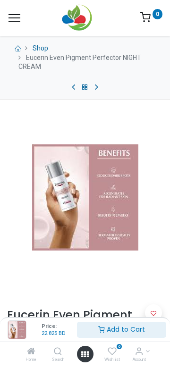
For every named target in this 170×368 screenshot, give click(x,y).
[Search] (57, 352)
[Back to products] (85, 87)
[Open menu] (85, 354)
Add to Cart (125, 329)
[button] (153, 312)
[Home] (31, 352)
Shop (40, 48)
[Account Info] (139, 352)
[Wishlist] (112, 352)
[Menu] (14, 18)
